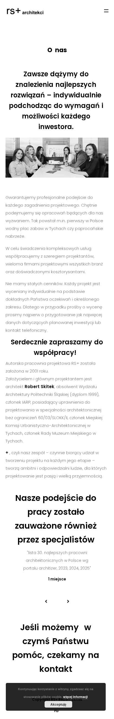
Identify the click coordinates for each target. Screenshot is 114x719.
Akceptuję (58, 704)
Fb (56, 710)
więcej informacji (75, 697)
